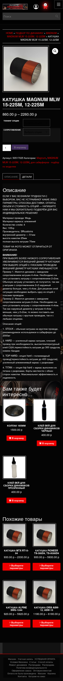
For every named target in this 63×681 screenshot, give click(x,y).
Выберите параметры (16, 567)
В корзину (20, 147)
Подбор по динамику (29, 33)
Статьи (32, 661)
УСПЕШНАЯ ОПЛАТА (45, 658)
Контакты (22, 676)
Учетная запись (25, 658)
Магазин (12, 658)
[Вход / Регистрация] (36, 7)
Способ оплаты (45, 661)
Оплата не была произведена (21, 673)
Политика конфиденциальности (31, 667)
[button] (55, 51)
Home (9, 33)
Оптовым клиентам (42, 670)
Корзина (52, 673)
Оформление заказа (21, 670)
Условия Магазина (19, 661)
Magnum (51, 33)
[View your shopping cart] (48, 6)
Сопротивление (12, 130)
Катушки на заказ (37, 676)
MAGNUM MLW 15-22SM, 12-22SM (26, 36)
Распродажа (34, 664)
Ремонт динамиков (18, 664)
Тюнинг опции (11, 120)
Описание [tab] (11, 176)
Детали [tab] (27, 176)
